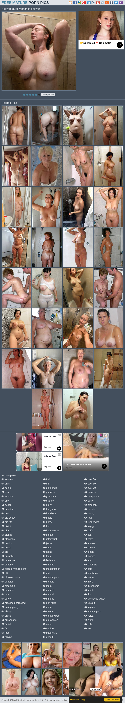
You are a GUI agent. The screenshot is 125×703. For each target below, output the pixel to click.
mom (49, 586)
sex (89, 534)
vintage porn (94, 611)
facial (7, 624)
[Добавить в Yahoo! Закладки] (121, 2)
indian (49, 534)
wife (89, 624)
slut (89, 560)
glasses (50, 492)
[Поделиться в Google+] (84, 2)
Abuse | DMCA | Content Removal (18, 700)
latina (49, 552)
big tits (8, 522)
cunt (6, 594)
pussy (90, 513)
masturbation (53, 569)
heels (49, 517)
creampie (9, 586)
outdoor (50, 628)
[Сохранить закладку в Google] (79, 2)
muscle (50, 590)
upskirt (91, 603)
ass (6, 492)
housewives (52, 530)
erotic (7, 615)
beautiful (9, 509)
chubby (8, 564)
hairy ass (51, 509)
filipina (8, 637)
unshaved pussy (96, 598)
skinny (91, 556)
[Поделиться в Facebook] (75, 2)
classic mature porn (15, 569)
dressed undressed (15, 603)
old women (52, 620)
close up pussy (12, 577)
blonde (8, 534)
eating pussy (11, 607)
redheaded (93, 522)
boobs (8, 543)
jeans (49, 543)
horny (49, 522)
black (7, 530)
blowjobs (9, 539)
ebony (8, 611)
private (91, 509)
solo (89, 569)
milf (48, 573)
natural (50, 594)
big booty (9, 517)
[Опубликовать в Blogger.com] (70, 2)
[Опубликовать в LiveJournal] (93, 2)
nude (49, 607)
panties (91, 492)
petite (90, 500)
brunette (9, 556)
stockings (92, 573)
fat (5, 628)
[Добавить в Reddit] (102, 2)
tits (89, 594)
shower (91, 547)
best (6, 513)
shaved (91, 543)
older (49, 624)
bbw (6, 500)
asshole (8, 496)
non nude (51, 603)
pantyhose (93, 496)
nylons (49, 611)
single (90, 552)
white (90, 620)
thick (90, 581)
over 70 (91, 488)
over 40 (50, 637)
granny (50, 500)
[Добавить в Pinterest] (98, 2)
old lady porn (53, 615)
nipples (50, 598)
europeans (10, 620)
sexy (90, 539)
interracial (51, 539)
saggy (90, 526)
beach (8, 505)
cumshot (9, 590)
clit (6, 573)
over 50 (91, 479)
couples (8, 581)
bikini (7, 526)
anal (7, 483)
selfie (90, 530)
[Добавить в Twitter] (116, 2)
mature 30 (51, 632)
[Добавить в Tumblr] (111, 2)
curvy (7, 598)
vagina (91, 607)
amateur (9, 479)
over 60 (91, 483)
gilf (47, 483)
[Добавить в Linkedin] (89, 2)
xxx (89, 628)
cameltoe (9, 560)
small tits (92, 564)
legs (48, 556)
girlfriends (51, 488)
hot (48, 526)
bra (6, 552)
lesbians (50, 560)
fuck (48, 479)
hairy (49, 505)
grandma (51, 496)
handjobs (51, 513)
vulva (90, 615)
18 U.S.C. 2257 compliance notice (51, 700)
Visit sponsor (48, 94)
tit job (90, 590)
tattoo (90, 577)
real (89, 517)
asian (7, 488)
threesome (93, 586)
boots (7, 547)
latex (48, 547)
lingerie (50, 564)
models (50, 581)
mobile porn (52, 577)
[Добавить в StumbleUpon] (107, 2)
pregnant (92, 505)
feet (6, 632)
